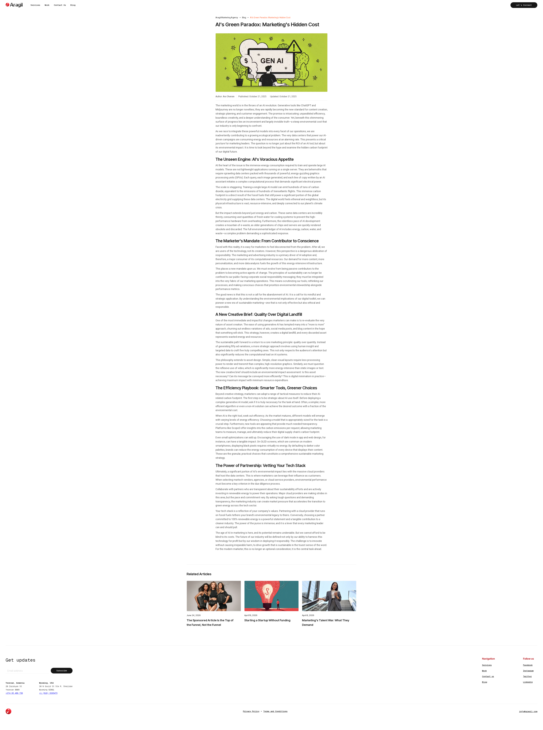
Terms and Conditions (275, 711)
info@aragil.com (528, 711)
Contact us (488, 676)
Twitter (527, 676)
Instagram (528, 671)
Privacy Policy (251, 711)
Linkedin (528, 682)
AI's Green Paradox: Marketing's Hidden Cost (270, 17)
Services (35, 5)
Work (47, 5)
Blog (72, 5)
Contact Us (60, 5)
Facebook (528, 665)
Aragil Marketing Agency (227, 17)
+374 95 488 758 (14, 693)
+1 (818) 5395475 (48, 693)
